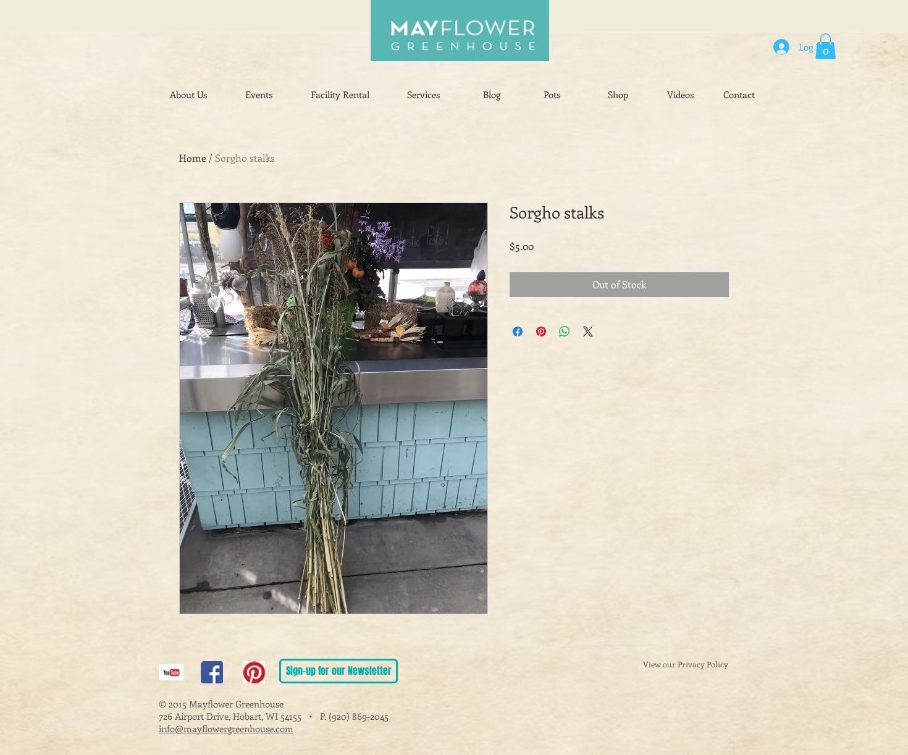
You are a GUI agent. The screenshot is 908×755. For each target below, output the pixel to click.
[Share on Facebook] (517, 331)
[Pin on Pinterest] (541, 331)
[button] (825, 46)
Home (192, 157)
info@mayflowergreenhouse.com (226, 728)
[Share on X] (588, 331)
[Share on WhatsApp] (564, 331)
